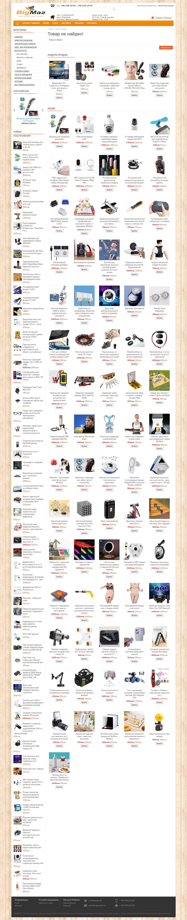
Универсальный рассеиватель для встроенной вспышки (59, 736)
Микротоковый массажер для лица (33, 203)
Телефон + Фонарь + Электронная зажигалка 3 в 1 (159, 692)
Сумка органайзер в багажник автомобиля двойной (84, 692)
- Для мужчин (21, 68)
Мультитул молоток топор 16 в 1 (134, 522)
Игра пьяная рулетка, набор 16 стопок (84, 353)
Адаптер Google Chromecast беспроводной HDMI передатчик (31, 745)
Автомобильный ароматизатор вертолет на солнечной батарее (134, 180)
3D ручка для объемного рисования (59, 138)
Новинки (19, 37)
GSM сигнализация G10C (84, 138)
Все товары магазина (24, 85)
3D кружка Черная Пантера (30, 192)
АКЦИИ (46, 23)
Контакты (18, 906)
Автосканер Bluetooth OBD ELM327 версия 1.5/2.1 (59, 221)
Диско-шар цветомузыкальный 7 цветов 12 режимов (109, 310)
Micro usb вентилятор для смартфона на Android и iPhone (159, 139)
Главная (50, 29)
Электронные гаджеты (25, 44)
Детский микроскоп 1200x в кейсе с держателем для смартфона (59, 312)
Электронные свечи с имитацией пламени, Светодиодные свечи (32, 276)
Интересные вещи (23, 78)
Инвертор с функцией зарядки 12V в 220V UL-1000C (32, 362)
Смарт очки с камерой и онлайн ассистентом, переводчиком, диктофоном (33, 414)
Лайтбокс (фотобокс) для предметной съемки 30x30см (159, 438)
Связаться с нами (46, 903)
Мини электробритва (109, 521)
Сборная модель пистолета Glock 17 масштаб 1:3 (31, 539)
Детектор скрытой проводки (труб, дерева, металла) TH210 (33, 334)
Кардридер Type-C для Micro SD (32, 388)
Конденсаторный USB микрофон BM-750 (59, 437)
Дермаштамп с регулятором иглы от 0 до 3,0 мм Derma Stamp (32, 564)
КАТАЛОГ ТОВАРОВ (30, 23)
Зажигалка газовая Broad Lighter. (33, 309)
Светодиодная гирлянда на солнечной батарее (33, 252)
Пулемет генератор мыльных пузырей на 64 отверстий (59, 651)
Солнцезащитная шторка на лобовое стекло (33, 487)
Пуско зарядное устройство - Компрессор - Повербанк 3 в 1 (33, 227)
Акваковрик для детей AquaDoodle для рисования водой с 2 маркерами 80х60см (84, 222)
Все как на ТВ (21, 51)
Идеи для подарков (23, 40)
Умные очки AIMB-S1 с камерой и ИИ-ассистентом (32, 169)
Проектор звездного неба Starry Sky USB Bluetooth (159, 607)
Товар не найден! (61, 29)
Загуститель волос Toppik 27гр (34, 119)
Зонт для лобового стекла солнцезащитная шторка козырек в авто (59, 354)
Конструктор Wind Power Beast (84, 437)
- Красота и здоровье (24, 57)
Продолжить (166, 48)
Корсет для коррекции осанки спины (134, 437)
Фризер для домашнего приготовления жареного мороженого (134, 736)
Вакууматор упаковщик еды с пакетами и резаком (32, 475)
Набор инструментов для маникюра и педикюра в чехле (33, 611)
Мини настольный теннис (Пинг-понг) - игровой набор (31, 157)
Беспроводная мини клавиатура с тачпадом (159, 220)
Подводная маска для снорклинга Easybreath (159, 563)
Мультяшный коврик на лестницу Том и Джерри (159, 522)
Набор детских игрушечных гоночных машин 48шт (32, 551)
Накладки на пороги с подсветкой (84, 563)
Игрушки (19, 81)
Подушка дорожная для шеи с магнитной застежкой (32, 819)
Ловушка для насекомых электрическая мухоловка (109, 480)
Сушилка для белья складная (109, 691)
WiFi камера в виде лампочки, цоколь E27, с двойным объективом (33, 782)
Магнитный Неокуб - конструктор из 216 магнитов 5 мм (84, 523)
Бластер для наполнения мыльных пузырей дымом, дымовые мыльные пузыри (109, 267)
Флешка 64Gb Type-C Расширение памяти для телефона (33, 400)
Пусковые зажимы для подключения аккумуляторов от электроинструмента (32, 429)
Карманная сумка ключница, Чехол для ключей (32, 873)
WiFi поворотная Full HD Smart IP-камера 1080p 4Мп (84, 180)
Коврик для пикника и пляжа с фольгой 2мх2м (159, 394)
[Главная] (17, 23)
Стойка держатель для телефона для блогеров (59, 691)
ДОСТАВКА (66, 23)
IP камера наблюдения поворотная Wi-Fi (134, 138)
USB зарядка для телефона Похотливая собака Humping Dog (59, 180)
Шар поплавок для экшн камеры (159, 735)
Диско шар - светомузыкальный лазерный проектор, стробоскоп (31, 689)
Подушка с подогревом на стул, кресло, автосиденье (59, 608)
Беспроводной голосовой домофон (59, 263)
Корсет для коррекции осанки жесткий (109, 437)
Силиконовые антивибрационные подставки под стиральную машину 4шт (33, 859)
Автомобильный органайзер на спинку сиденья (159, 180)
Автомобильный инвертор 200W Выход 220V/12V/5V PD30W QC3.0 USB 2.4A (32, 674)
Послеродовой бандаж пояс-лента (134, 607)
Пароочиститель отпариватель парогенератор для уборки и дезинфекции (32, 348)
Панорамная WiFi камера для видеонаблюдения (134, 563)
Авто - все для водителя (26, 47)
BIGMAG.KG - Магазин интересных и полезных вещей (32, 913)
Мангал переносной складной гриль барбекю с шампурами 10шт (33, 499)
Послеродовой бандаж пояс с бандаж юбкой (109, 607)
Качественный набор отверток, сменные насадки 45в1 (134, 395)
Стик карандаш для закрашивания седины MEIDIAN (32, 240)
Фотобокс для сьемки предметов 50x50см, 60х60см (109, 736)
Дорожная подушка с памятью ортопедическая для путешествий (31, 833)
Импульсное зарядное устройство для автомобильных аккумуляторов (59, 396)
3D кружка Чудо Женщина (29, 181)
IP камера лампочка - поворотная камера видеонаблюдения (109, 139)
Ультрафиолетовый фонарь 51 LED (31, 299)
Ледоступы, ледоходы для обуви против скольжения (159, 85)
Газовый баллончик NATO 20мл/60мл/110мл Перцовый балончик (33, 264)
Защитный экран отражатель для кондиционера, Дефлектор (29, 513)
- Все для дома (21, 54)
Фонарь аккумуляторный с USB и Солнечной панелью (33, 807)
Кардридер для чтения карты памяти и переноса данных (32, 623)
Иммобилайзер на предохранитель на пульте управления (134, 354)
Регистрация (169, 6)
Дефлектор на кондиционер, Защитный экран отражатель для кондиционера (84, 312)
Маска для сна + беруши (33, 769)
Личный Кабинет (69, 903)
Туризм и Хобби (22, 71)
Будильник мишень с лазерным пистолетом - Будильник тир (134, 264)
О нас (17, 903)
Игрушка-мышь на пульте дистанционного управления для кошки (109, 354)
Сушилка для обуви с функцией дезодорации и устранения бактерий (33, 702)
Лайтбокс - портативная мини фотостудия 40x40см (59, 480)
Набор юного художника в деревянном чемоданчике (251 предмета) (59, 566)
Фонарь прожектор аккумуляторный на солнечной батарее (31, 794)
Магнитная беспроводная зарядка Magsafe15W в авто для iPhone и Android (134, 481)
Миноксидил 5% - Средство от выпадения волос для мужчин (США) (59, 87)
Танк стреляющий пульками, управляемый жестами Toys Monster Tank (134, 694)
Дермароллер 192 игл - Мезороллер (32, 588)
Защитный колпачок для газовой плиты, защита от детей (33, 144)
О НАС (55, 23)
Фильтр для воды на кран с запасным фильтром (84, 736)
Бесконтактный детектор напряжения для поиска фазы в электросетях (134, 221)
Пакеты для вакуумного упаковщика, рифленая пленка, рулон (109, 85)
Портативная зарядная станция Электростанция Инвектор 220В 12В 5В (33, 647)
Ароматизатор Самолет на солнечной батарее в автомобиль (109, 221)
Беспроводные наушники (84, 262)
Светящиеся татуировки (33, 462)
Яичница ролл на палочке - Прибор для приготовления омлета (59, 777)
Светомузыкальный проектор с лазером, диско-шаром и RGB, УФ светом (33, 376)
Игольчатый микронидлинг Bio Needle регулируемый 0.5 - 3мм (33, 577)
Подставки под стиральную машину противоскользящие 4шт (33, 659)
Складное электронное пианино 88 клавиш (32, 714)
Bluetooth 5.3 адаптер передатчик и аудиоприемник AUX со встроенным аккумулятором (28, 728)
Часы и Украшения (23, 75)
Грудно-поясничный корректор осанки (159, 263)
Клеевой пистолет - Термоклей (31, 453)
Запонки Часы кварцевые (159, 309)
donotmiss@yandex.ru (97, 905)
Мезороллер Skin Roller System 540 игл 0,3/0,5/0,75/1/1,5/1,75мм (134, 85)
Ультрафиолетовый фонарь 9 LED (31, 288)
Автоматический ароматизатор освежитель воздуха (109, 180)
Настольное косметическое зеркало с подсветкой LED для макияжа (109, 566)
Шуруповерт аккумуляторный (29, 213)
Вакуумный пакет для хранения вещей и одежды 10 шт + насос (32, 321)
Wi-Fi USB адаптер (30, 634)
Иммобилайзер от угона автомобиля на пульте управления (159, 354)
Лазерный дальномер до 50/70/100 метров (33, 442)
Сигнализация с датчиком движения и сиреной (134, 651)
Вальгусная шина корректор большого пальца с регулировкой (32, 526)
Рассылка (67, 906)
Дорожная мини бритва (134, 308)
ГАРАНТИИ (79, 23)
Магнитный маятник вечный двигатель (59, 522)
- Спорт (19, 64)
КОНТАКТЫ (92, 23)
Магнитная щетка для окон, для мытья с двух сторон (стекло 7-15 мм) (159, 480)
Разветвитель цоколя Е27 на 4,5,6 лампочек (84, 650)
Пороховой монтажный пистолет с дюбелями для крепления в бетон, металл (84, 609)
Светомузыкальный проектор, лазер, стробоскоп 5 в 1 (31, 758)
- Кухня (18, 61)
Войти (161, 6)
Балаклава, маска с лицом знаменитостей (32, 846)
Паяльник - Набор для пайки (32, 599)
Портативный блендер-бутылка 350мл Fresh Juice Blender (32, 885)
